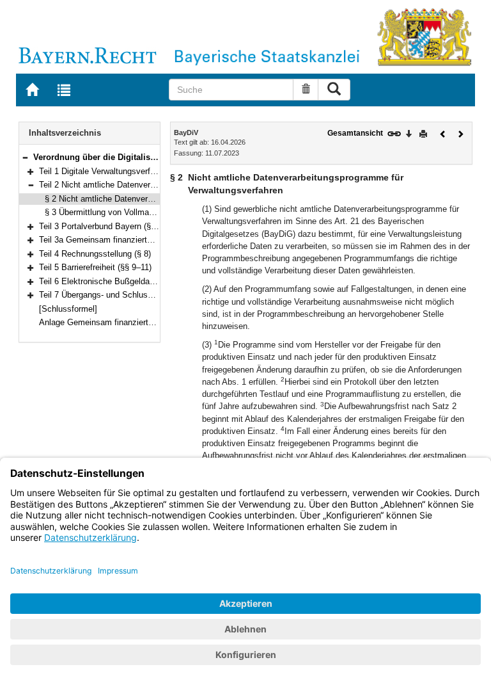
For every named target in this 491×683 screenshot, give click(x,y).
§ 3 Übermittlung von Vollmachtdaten (113, 212)
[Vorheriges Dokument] (443, 133)
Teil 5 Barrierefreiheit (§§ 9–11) (95, 267)
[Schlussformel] (68, 309)
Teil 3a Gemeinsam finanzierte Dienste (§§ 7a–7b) (131, 240)
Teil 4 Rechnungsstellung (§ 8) (95, 254)
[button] (25, 157)
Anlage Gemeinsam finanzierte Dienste (111, 322)
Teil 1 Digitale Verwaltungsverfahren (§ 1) (114, 171)
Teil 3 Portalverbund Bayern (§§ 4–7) (106, 226)
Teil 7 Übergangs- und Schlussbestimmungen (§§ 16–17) (143, 295)
